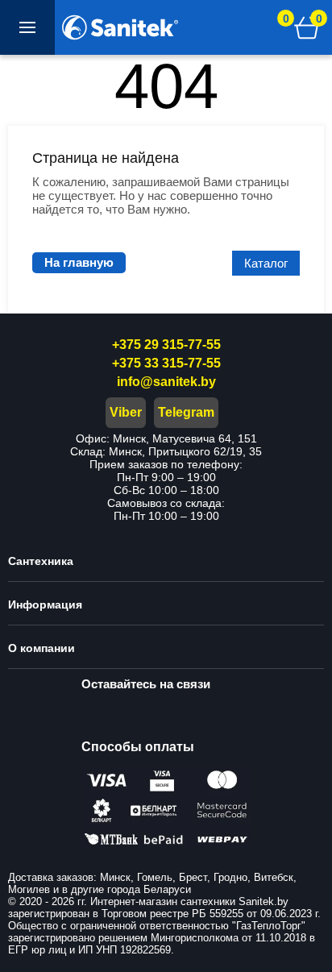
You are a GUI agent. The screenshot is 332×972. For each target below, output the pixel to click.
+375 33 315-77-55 (166, 363)
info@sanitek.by (166, 381)
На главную (79, 262)
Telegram (186, 412)
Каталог (266, 263)
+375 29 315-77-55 (166, 344)
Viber (126, 412)
